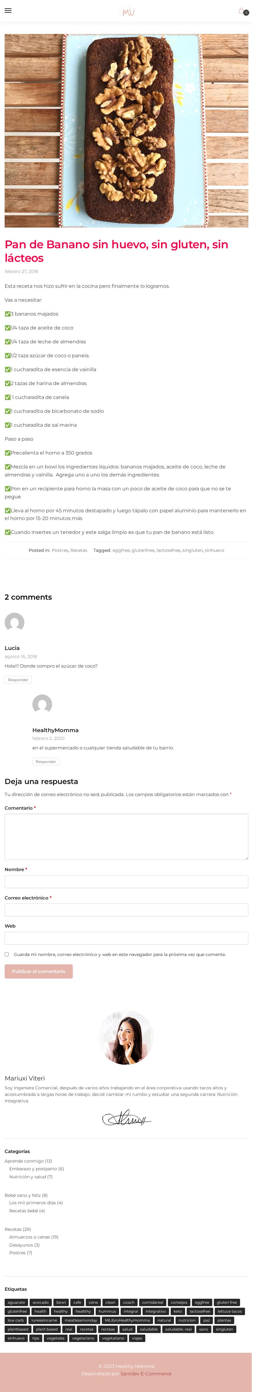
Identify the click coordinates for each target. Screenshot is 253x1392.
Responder (18, 679)
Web (10, 926)
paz (206, 1320)
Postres (60, 550)
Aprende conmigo (24, 1161)
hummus (107, 1311)
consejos (179, 1302)
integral (131, 1311)
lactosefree (168, 550)
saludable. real (178, 1329)
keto (178, 1311)
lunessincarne (44, 1320)
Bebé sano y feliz (23, 1195)
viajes (137, 1338)
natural (164, 1320)
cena (93, 1302)
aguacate (16, 1302)
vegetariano (83, 1338)
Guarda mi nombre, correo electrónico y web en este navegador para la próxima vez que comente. (120, 954)
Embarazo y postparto (33, 1169)
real (68, 1329)
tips (35, 1338)
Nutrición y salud (27, 1177)
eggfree (121, 550)
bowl (61, 1302)
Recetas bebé (23, 1211)
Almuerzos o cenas (29, 1237)
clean (110, 1302)
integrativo (156, 1311)
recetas (86, 1329)
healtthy (83, 1311)
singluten (192, 550)
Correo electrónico (28, 898)
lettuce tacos (230, 1311)
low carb (16, 1320)
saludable (149, 1329)
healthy (61, 1311)
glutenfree (143, 550)
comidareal (152, 1302)
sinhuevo (214, 550)
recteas (108, 1329)
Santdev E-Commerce (146, 1374)
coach (129, 1302)
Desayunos (21, 1245)
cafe (77, 1302)
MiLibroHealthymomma (127, 1320)
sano (203, 1329)
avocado (41, 1302)
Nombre (16, 869)
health (40, 1311)
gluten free (227, 1302)
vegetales (55, 1338)
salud (127, 1329)
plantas (224, 1320)
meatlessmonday (81, 1320)
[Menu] (14, 10)
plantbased (18, 1329)
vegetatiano (113, 1338)
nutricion (187, 1320)
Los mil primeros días (32, 1202)
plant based (47, 1329)
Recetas (78, 550)
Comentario (20, 808)
